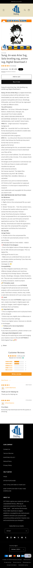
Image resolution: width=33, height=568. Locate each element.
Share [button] (5, 345)
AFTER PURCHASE (9, 480)
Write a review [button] (16, 374)
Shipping (3, 71)
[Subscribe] (26, 531)
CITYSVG (9, 559)
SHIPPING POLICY (9, 457)
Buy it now (16, 82)
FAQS (5, 476)
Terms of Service (8, 453)
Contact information (12, 565)
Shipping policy (27, 562)
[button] (4, 10)
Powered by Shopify (17, 559)
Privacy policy (7, 562)
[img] (5, 385)
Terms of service (17, 562)
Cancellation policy (23, 565)
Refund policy (27, 559)
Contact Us (6, 449)
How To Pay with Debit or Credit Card (14, 484)
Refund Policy (7, 461)
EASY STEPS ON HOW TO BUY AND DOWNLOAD (14, 490)
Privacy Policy (7, 465)
